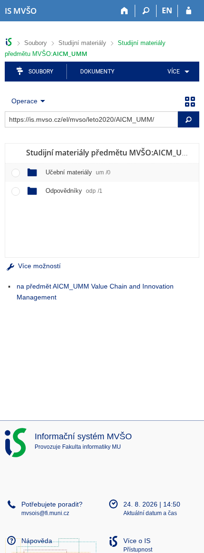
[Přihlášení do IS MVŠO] (188, 11)
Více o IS (136, 540)
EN (167, 10)
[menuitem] (176, 72)
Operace (24, 101)
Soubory (35, 42)
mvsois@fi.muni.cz (45, 513)
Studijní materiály (82, 42)
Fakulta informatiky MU (91, 447)
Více (173, 71)
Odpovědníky (74, 190)
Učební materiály (78, 172)
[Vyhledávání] (146, 11)
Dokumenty (97, 71)
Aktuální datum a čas (150, 513)
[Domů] (124, 11)
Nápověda (36, 540)
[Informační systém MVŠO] (9, 42)
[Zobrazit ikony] (189, 100)
